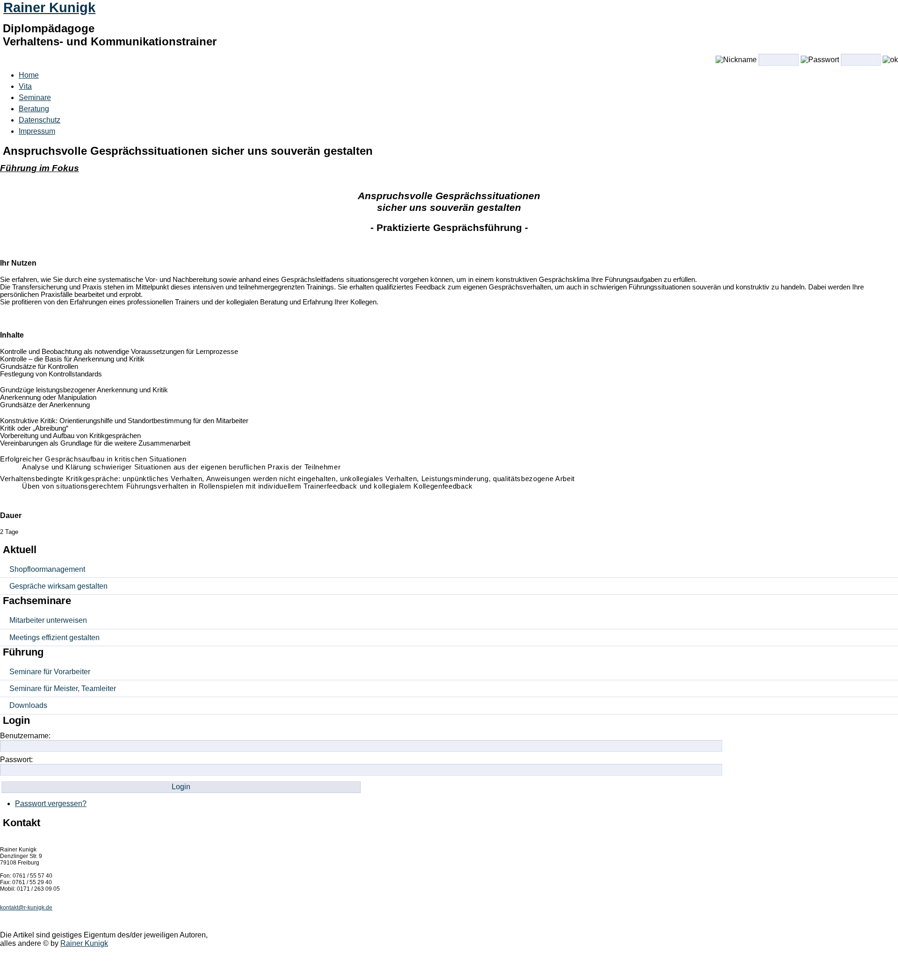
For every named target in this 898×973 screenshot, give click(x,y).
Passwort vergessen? (51, 803)
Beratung (34, 109)
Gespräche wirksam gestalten (58, 586)
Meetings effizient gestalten (54, 637)
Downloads (28, 705)
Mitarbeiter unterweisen (48, 620)
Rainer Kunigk (49, 7)
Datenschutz (39, 120)
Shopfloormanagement (47, 569)
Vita (25, 86)
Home (29, 75)
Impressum (37, 131)
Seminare (35, 97)
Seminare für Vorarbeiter (49, 672)
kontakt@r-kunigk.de (26, 907)
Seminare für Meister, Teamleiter (62, 688)
